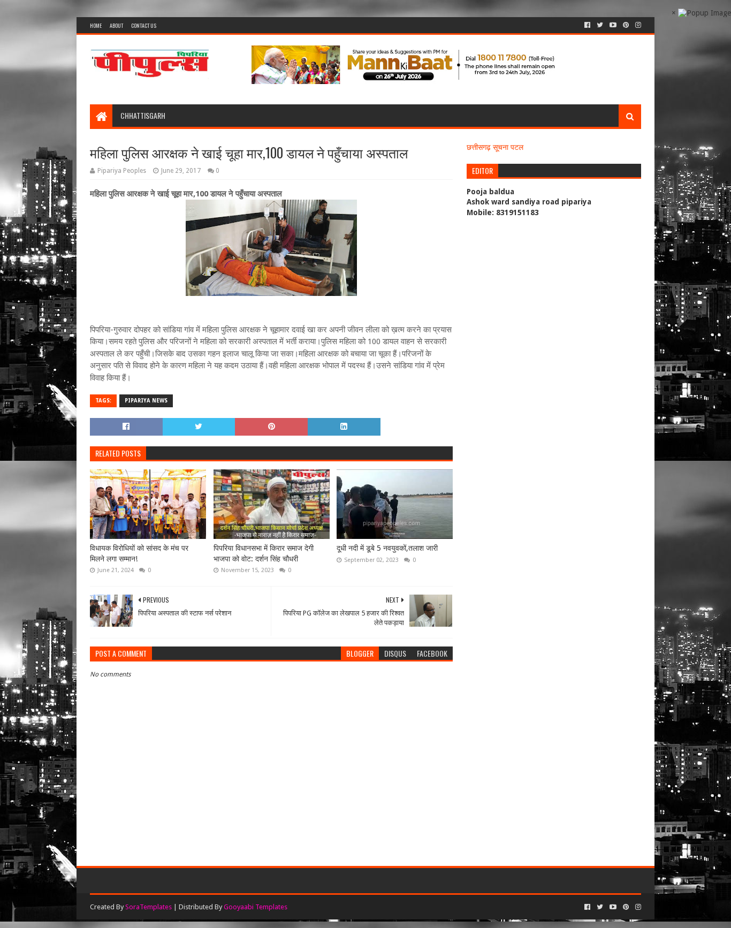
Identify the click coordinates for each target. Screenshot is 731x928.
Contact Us (143, 25)
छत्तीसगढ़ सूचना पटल (495, 147)
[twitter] (600, 25)
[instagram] (637, 25)
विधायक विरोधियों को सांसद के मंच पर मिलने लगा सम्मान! (139, 553)
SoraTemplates (148, 907)
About (116, 25)
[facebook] (587, 25)
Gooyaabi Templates (255, 907)
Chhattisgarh (142, 115)
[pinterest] (626, 25)
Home (96, 25)
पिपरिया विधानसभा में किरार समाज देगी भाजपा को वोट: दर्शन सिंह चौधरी (264, 553)
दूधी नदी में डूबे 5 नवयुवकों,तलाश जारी (387, 548)
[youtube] (613, 25)
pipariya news (146, 401)
